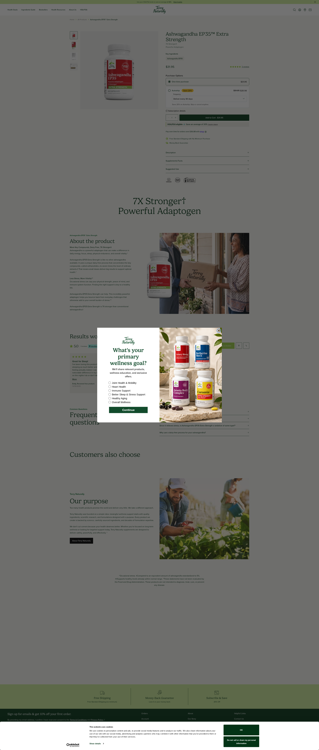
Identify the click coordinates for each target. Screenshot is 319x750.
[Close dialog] (219, 331)
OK (241, 730)
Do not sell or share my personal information (241, 741)
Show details (95, 744)
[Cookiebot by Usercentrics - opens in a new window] (73, 745)
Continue (128, 410)
